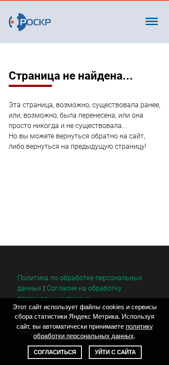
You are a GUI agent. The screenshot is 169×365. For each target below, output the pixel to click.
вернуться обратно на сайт (100, 136)
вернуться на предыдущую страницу (85, 146)
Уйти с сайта (115, 352)
